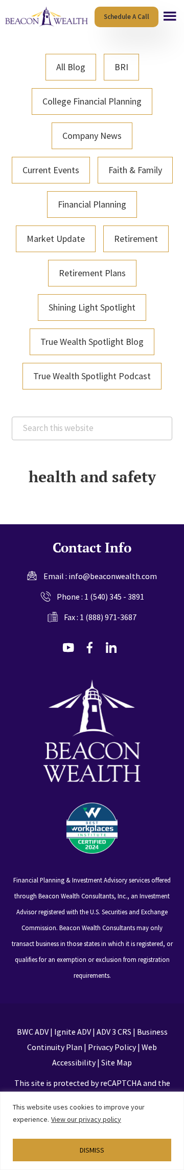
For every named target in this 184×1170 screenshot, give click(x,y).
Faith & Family (135, 170)
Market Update (56, 238)
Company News (92, 135)
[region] (92, 1131)
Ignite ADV (72, 1032)
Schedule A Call (126, 16)
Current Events (50, 170)
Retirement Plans (92, 273)
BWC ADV (33, 1032)
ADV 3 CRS (114, 1032)
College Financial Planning (92, 101)
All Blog (70, 67)
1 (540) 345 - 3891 (114, 596)
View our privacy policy (86, 1119)
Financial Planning (92, 204)
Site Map (116, 1062)
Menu (170, 16)
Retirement (136, 238)
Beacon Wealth (47, 17)
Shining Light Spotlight (92, 307)
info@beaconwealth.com (112, 576)
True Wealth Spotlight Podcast (92, 376)
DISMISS (92, 1150)
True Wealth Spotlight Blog (92, 341)
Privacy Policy (112, 1047)
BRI (121, 67)
